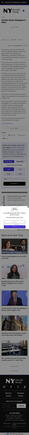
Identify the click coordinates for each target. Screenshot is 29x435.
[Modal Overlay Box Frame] (14, 217)
